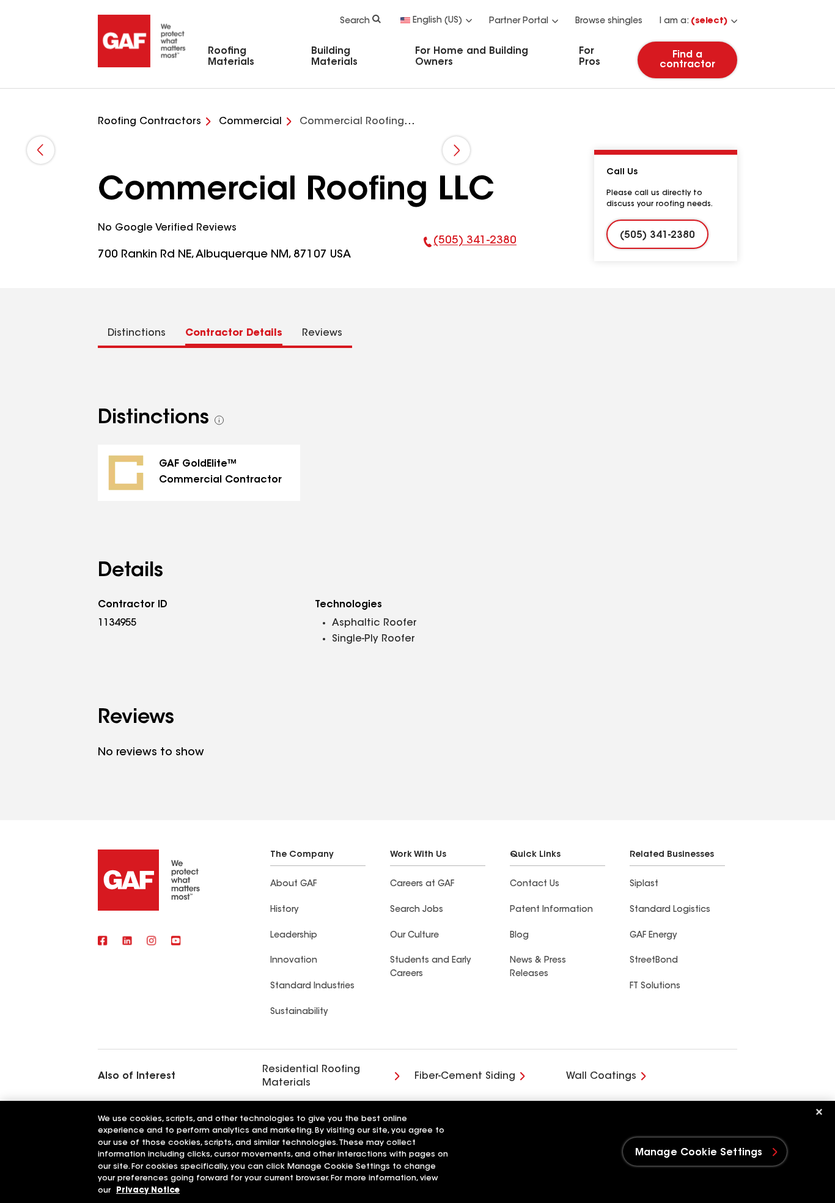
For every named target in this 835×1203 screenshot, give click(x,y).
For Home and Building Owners (471, 56)
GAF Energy (653, 935)
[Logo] (142, 69)
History (284, 910)
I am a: (693, 21)
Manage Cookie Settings (699, 1153)
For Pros (589, 56)
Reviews (322, 333)
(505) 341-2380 (470, 249)
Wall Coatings (601, 1076)
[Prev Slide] (40, 150)
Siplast (644, 884)
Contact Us (534, 884)
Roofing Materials (231, 56)
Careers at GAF (422, 884)
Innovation (293, 961)
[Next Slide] (456, 150)
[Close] (819, 1112)
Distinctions (137, 333)
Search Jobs (416, 910)
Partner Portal (518, 21)
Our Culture (414, 935)
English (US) (437, 21)
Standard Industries (312, 986)
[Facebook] (103, 942)
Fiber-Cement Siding (464, 1076)
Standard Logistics (670, 910)
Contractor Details (233, 333)
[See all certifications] (219, 420)
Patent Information (551, 910)
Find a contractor (687, 60)
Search (355, 21)
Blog (519, 935)
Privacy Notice (148, 1190)
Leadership (293, 935)
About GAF (293, 884)
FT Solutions (655, 986)
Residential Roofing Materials (311, 1076)
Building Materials (334, 56)
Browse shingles (608, 21)
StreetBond (654, 961)
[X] (127, 942)
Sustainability (299, 1012)
